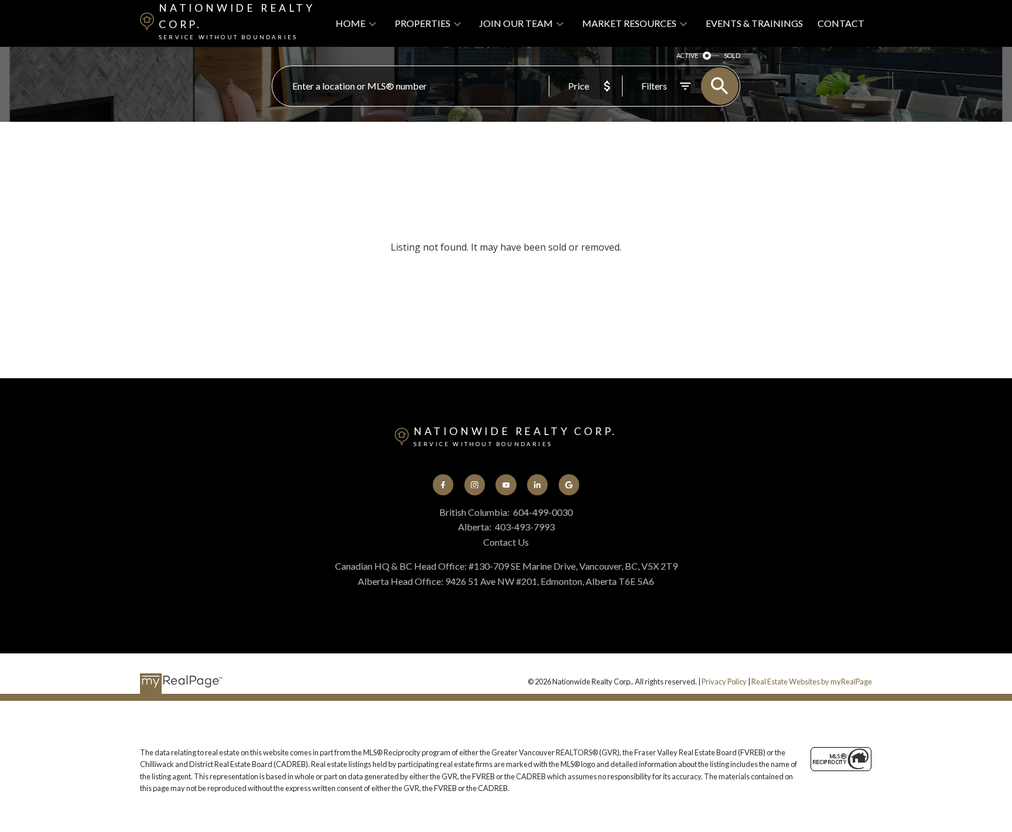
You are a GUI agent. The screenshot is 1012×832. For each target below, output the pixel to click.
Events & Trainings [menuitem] (754, 23)
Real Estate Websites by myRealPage (811, 681)
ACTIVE (687, 55)
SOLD (732, 55)
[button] (443, 484)
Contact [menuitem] (841, 23)
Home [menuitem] (350, 23)
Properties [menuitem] (422, 23)
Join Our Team (516, 23)
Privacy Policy (724, 681)
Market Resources (629, 23)
